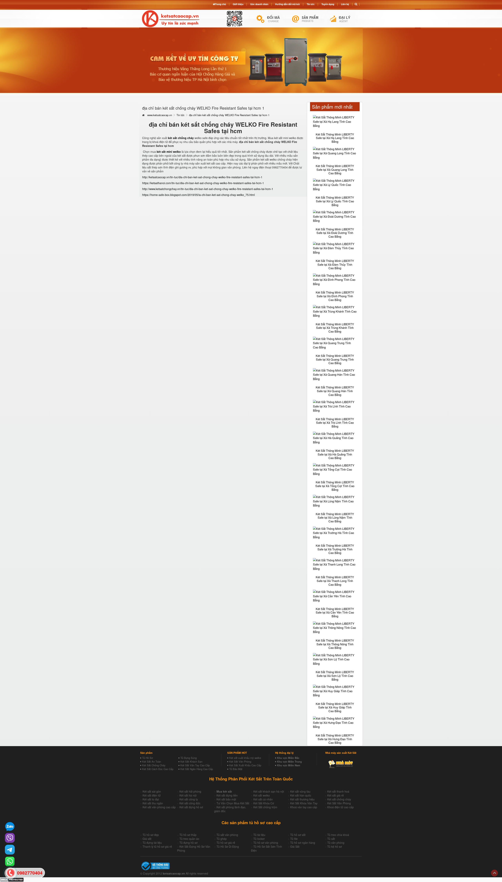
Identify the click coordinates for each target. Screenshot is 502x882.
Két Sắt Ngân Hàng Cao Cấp (196, 769)
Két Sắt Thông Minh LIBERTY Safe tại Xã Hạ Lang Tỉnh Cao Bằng (335, 138)
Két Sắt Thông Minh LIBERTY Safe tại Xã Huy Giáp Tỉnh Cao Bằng (335, 707)
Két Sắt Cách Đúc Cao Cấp (157, 769)
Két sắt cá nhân (263, 799)
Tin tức (180, 115)
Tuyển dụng (327, 4)
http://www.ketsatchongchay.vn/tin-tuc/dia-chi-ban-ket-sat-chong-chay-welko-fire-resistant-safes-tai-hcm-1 (207, 189)
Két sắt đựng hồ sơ (191, 807)
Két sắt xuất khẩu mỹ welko (245, 758)
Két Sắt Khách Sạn (191, 761)
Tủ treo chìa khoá (338, 835)
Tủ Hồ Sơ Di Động (227, 846)
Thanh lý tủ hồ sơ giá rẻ (157, 846)
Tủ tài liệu (259, 835)
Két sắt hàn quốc (300, 795)
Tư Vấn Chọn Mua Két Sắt (232, 803)
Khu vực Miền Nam (288, 765)
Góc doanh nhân (259, 4)
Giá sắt (147, 839)
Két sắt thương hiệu (302, 799)
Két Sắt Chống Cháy (154, 765)
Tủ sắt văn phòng (227, 835)
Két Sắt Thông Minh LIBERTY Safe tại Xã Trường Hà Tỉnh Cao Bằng (335, 549)
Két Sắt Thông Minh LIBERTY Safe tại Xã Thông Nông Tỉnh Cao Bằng (335, 644)
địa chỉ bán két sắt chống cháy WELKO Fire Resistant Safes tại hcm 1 (229, 115)
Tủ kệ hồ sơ (334, 846)
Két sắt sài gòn (152, 791)
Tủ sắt (331, 839)
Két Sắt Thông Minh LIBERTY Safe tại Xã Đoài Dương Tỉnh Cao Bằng (335, 232)
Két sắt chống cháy (339, 799)
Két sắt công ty (188, 799)
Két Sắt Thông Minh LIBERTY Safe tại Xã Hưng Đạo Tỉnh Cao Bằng (335, 739)
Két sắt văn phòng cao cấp (159, 807)
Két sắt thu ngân (153, 803)
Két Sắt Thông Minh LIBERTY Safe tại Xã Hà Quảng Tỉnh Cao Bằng (335, 454)
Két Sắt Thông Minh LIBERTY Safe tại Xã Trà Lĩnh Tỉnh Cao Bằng (335, 422)
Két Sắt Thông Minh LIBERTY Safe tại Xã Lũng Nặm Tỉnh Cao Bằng (335, 517)
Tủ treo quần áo (189, 839)
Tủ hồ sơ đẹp (151, 835)
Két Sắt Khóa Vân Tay (303, 803)
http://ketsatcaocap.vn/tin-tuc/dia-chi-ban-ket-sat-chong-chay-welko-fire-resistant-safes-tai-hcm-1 (202, 177)
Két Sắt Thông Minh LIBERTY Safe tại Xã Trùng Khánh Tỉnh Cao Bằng (335, 327)
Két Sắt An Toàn (151, 761)
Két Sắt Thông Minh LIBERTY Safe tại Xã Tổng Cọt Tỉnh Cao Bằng (334, 485)
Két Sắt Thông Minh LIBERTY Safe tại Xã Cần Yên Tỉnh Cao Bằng (335, 612)
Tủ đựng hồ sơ (188, 843)
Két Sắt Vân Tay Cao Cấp (195, 765)
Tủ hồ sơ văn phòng (265, 843)
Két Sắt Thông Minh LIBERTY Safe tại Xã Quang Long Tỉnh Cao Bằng (335, 169)
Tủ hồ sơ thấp (187, 835)
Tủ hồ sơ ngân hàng (302, 843)
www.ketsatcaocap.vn (159, 115)
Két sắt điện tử (152, 795)
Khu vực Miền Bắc (288, 758)
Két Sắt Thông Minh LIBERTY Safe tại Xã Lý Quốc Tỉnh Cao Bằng (335, 201)
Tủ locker (259, 839)
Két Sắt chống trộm (265, 807)
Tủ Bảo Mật (235, 769)
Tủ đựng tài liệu (152, 843)
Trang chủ (220, 4)
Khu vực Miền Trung (289, 761)
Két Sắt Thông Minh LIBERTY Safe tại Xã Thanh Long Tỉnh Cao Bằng (335, 580)
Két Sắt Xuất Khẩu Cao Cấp (245, 765)
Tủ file (294, 839)
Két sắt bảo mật (226, 799)
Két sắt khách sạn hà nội (268, 791)
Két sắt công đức (189, 803)
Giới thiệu (238, 4)
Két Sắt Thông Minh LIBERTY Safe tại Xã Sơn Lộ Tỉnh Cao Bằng (335, 675)
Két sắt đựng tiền (227, 795)
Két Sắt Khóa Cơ (263, 803)
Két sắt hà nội (187, 795)
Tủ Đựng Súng (188, 758)
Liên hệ (345, 4)
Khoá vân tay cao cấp (303, 807)
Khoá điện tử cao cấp (340, 807)
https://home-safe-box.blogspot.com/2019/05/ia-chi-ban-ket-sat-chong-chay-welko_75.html (198, 195)
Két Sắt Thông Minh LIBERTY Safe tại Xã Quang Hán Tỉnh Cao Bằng (335, 390)
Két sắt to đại (151, 799)
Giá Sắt (294, 846)
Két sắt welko (261, 795)
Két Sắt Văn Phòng (240, 761)
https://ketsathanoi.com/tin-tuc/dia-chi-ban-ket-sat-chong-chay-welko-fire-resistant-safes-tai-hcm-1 (203, 183)
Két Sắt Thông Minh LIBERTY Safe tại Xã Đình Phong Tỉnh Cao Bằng (335, 296)
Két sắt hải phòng (190, 791)
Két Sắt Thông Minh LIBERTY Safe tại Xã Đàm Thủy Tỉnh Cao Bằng (335, 264)
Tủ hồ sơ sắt (298, 835)
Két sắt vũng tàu (300, 791)
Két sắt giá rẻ (335, 795)
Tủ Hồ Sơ (147, 758)
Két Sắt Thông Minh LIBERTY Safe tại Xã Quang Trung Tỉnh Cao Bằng (335, 359)
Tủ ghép (221, 839)
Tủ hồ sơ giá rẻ (225, 843)
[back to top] (494, 873)
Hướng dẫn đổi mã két (287, 4)
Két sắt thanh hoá (338, 791)
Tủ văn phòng (335, 843)
